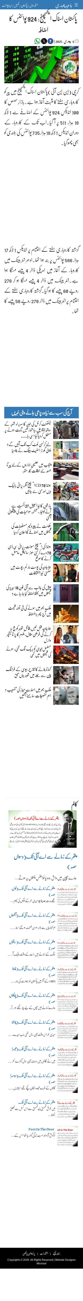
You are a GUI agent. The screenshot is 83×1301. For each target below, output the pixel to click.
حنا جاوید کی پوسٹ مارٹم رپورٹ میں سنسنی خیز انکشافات (30, 570)
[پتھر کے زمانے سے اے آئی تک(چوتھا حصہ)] (67, 1030)
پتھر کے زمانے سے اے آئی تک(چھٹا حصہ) (33, 971)
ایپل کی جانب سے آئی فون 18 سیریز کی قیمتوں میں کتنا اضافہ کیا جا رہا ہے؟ (28, 590)
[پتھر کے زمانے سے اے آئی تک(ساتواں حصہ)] (67, 950)
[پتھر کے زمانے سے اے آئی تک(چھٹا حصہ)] (67, 977)
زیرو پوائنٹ (7, 5)
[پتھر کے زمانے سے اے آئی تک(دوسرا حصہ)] (67, 1084)
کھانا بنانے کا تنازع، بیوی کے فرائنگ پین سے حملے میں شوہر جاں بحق (28, 672)
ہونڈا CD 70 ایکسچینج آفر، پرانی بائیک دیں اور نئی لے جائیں (29, 488)
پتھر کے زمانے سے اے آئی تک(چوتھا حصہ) (33, 1025)
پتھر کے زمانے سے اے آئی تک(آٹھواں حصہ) (32, 918)
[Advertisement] (41, 192)
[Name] (76, 5)
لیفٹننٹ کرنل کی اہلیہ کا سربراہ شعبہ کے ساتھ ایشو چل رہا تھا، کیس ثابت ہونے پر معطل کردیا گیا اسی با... (27, 429)
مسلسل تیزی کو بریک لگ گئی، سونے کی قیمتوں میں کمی (28, 651)
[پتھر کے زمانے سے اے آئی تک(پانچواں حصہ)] (67, 1003)
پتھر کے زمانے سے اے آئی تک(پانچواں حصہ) (32, 998)
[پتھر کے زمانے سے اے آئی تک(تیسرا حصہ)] (67, 1057)
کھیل (16, 5)
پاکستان (24, 5)
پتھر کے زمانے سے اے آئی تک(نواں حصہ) (33, 891)
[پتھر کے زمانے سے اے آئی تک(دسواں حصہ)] (43, 830)
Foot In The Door (41, 1129)
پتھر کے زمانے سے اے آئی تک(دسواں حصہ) (45, 861)
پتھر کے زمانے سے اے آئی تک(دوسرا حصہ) (32, 1078)
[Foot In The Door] (67, 1137)
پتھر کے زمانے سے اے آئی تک (36, 1102)
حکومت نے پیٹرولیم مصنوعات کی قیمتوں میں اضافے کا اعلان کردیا (31, 529)
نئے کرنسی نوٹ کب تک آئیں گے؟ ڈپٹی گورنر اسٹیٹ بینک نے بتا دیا (29, 447)
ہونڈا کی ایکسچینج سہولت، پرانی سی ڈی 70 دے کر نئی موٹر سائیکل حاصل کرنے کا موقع (29, 552)
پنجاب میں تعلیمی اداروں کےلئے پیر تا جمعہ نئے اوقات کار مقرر (29, 467)
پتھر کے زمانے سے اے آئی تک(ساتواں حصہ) (32, 944)
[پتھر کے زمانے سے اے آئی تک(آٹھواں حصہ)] (67, 923)
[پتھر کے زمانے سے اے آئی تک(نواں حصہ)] (67, 897)
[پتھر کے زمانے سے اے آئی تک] (67, 1110)
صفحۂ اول (33, 5)
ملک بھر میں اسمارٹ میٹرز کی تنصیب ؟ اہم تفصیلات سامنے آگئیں (28, 692)
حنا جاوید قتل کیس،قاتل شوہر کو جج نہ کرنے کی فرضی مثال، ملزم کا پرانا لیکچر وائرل (29, 634)
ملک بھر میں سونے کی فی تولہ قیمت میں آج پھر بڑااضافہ (29, 611)
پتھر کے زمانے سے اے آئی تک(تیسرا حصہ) (33, 1051)
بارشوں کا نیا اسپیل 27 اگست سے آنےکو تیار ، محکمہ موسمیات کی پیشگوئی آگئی (29, 511)
